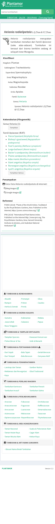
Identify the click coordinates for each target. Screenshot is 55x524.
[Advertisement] (25, 262)
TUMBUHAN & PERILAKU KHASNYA (21, 381)
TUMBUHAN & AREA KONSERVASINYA (22, 423)
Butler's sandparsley (29, 152)
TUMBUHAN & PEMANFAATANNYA (20, 362)
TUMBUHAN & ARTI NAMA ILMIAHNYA (22, 442)
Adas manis (24, 159)
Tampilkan (14, 128)
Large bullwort (22, 149)
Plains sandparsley (28, 155)
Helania (23, 101)
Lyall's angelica (24, 168)
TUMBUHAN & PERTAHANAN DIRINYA (22, 347)
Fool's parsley (24, 145)
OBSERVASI (32, 17)
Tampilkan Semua (17, 173)
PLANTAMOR (7, 468)
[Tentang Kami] (45, 17)
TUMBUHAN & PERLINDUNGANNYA (21, 396)
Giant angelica (23, 162)
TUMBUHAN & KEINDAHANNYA (19, 293)
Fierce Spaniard (23, 136)
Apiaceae (21, 96)
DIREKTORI (12, 17)
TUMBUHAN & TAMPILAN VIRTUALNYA (23, 332)
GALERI (22, 17)
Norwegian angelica (29, 165)
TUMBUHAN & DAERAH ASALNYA (20, 312)
